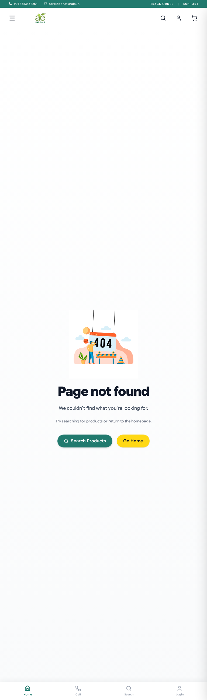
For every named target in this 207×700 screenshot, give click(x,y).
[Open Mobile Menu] (12, 18)
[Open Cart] (194, 18)
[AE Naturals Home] (40, 18)
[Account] (179, 18)
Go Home (133, 441)
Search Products (88, 441)
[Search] (163, 18)
